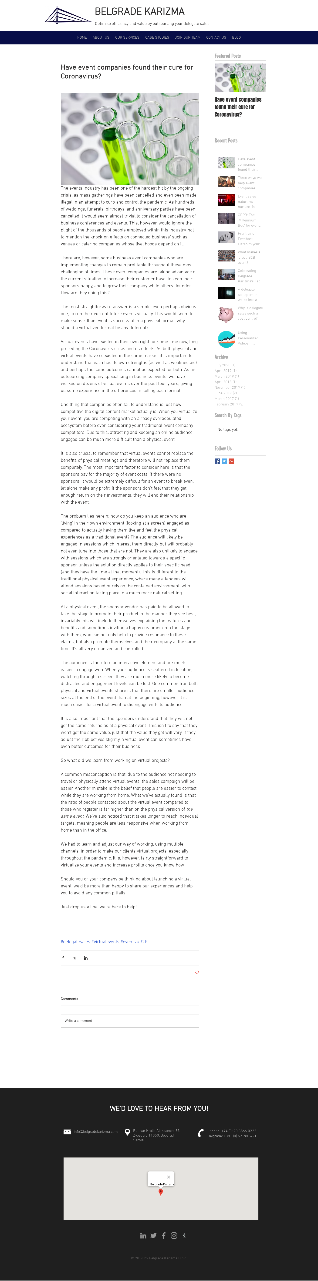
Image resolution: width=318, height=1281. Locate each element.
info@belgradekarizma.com (96, 1132)
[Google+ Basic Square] (231, 461)
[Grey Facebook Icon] (163, 1235)
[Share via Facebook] (63, 958)
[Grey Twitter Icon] (153, 1235)
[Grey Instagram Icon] (174, 1235)
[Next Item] (258, 77)
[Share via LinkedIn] (86, 958)
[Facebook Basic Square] (217, 461)
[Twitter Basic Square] (224, 461)
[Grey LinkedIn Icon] (143, 1235)
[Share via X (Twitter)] (74, 958)
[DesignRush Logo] (184, 1235)
